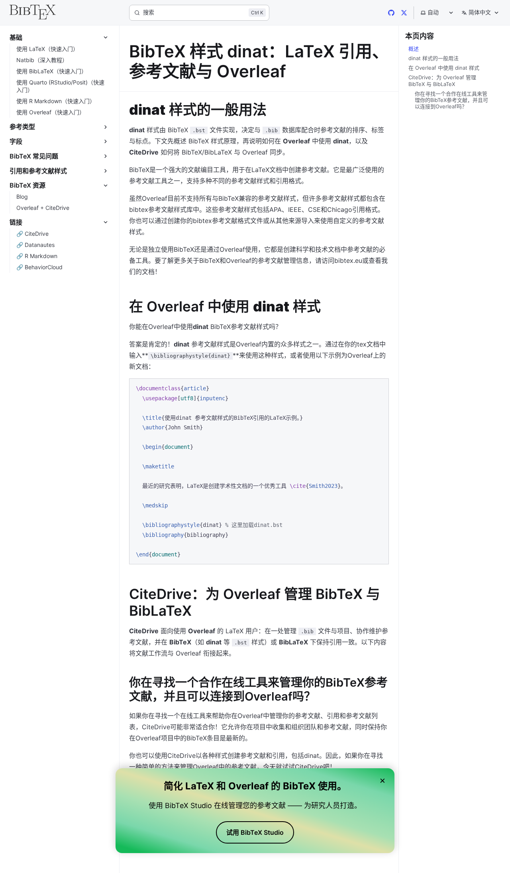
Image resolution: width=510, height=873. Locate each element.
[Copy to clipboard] (379, 388)
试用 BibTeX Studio (255, 832)
